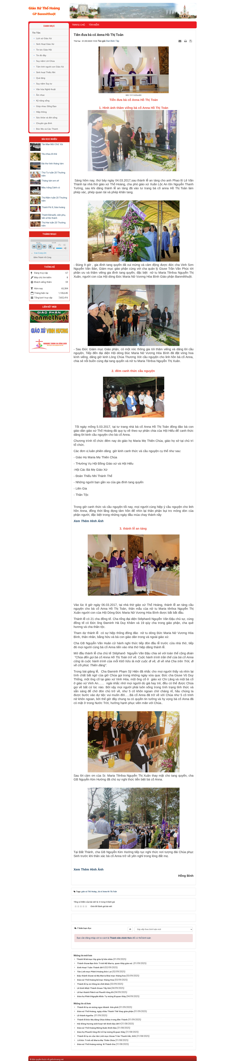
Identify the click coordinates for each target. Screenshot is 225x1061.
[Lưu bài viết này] (191, 41)
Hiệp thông (41, 112)
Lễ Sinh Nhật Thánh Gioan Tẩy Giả (94, 988)
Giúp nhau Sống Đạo (46, 106)
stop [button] (50, 246)
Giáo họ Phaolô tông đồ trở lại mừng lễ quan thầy (101, 1032)
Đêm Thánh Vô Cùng (42, 257)
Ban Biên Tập (112, 41)
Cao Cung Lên (40, 253)
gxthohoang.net (57, 1059)
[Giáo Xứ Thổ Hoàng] (44, 10)
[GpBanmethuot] (49, 316)
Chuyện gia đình (44, 123)
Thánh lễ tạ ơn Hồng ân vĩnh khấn (93, 984)
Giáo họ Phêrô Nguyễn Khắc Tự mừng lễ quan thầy (101, 996)
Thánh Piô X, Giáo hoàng (53, 207)
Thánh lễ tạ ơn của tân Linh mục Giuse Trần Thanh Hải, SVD (106, 1036)
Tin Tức (36, 32)
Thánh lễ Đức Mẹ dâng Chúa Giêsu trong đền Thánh (102, 1019)
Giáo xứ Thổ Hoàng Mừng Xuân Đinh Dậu (97, 1028)
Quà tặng (40, 78)
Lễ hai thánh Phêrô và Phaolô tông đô (95, 992)
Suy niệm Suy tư (44, 83)
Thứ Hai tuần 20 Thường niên (53, 224)
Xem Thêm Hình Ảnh (88, 521)
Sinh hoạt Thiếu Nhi (45, 72)
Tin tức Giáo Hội (44, 49)
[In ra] (186, 41)
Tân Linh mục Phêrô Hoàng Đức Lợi (94, 971)
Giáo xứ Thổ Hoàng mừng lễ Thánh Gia (96, 1044)
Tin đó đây (41, 55)
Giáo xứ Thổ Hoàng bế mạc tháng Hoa (95, 980)
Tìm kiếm (94, 24)
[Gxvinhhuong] (49, 330)
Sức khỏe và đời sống (46, 117)
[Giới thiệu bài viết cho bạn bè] (180, 41)
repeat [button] (60, 245)
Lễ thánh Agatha (85, 1015)
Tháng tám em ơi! (50, 180)
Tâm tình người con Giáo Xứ (50, 66)
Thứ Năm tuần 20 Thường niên (54, 199)
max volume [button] (65, 248)
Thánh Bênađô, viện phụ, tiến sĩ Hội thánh (53, 216)
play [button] (39, 247)
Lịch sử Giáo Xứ (44, 38)
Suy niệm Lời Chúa (45, 61)
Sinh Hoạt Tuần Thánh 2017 (90, 967)
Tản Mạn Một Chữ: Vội (52, 144)
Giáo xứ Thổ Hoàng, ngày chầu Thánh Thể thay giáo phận (105, 1011)
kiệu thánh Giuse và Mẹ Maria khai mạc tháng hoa (101, 976)
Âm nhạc (40, 95)
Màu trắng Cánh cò (50, 187)
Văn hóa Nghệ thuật (46, 89)
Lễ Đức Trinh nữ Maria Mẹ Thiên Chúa (96, 1040)
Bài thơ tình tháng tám (52, 163)
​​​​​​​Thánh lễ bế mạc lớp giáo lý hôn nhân (95, 959)
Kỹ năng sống (42, 100)
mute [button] (54, 248)
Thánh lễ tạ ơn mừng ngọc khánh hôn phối (97, 1007)
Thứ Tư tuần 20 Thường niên (53, 174)
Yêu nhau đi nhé (49, 154)
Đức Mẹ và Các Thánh (47, 129)
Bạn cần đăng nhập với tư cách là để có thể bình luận (114, 938)
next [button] (44, 246)
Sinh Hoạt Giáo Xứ (45, 44)
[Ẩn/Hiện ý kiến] (130, 929)
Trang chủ (78, 24)
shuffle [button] (64, 245)
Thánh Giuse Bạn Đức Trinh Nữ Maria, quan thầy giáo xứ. (105, 963)
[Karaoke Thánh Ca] (49, 343)
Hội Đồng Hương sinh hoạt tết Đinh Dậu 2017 (98, 1024)
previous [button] (34, 246)
